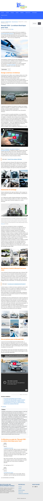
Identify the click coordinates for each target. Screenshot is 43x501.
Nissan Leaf (3, 223)
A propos (20, 486)
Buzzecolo (3, 21)
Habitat (17, 12)
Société (7, 12)
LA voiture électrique (11, 64)
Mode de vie (28, 12)
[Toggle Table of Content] (8, 69)
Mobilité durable (8, 21)
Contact (19, 488)
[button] (1, 18)
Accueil (2, 12)
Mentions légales (21, 490)
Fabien (12, 29)
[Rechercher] (39, 23)
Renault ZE (4, 406)
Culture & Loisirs (4, 15)
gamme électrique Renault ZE (7, 33)
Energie (12, 12)
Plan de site (20, 491)
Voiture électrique (15, 21)
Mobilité (22, 12)
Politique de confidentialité (23, 493)
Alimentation (34, 12)
